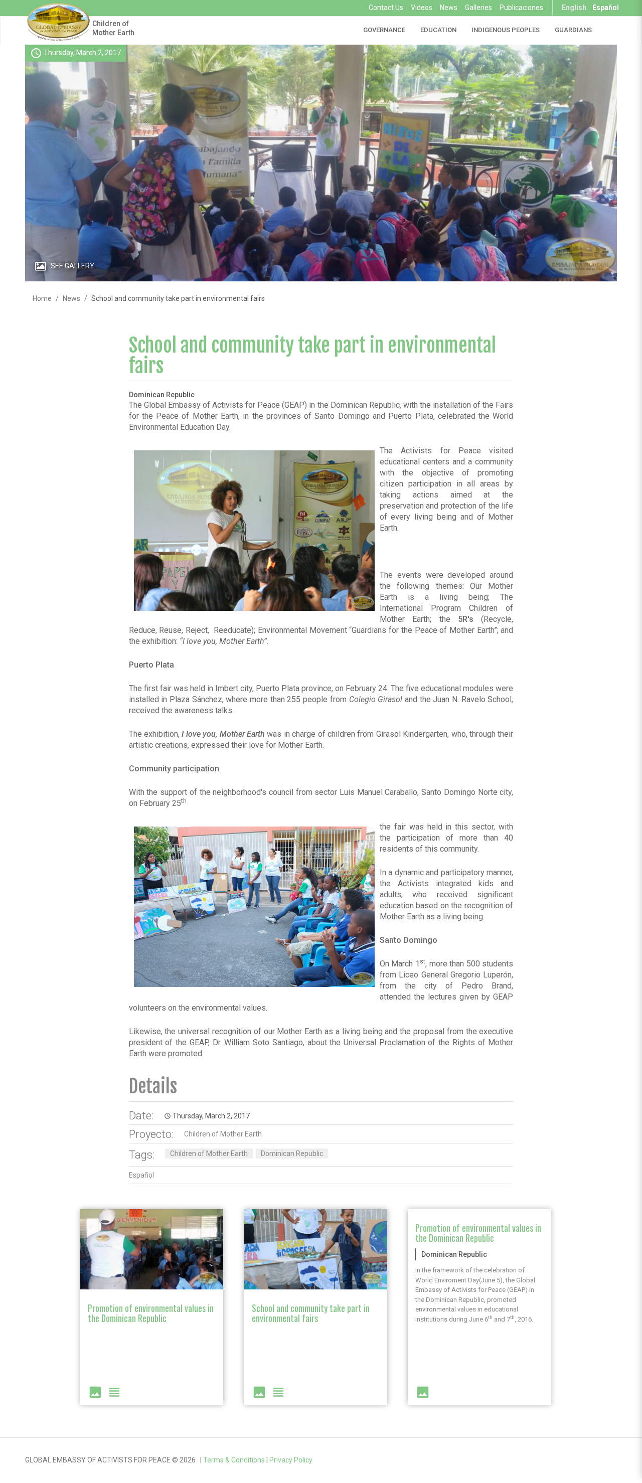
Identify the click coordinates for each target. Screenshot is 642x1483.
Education (438, 30)
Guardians (573, 30)
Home (42, 298)
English (574, 8)
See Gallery (72, 266)
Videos (421, 8)
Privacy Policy (290, 1460)
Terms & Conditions (234, 1460)
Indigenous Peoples (505, 30)
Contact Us (386, 8)
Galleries (478, 8)
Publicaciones (521, 8)
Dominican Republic (292, 1153)
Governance (384, 30)
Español (605, 8)
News (448, 8)
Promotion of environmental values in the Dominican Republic (151, 1313)
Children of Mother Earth (113, 28)
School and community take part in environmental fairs (312, 356)
